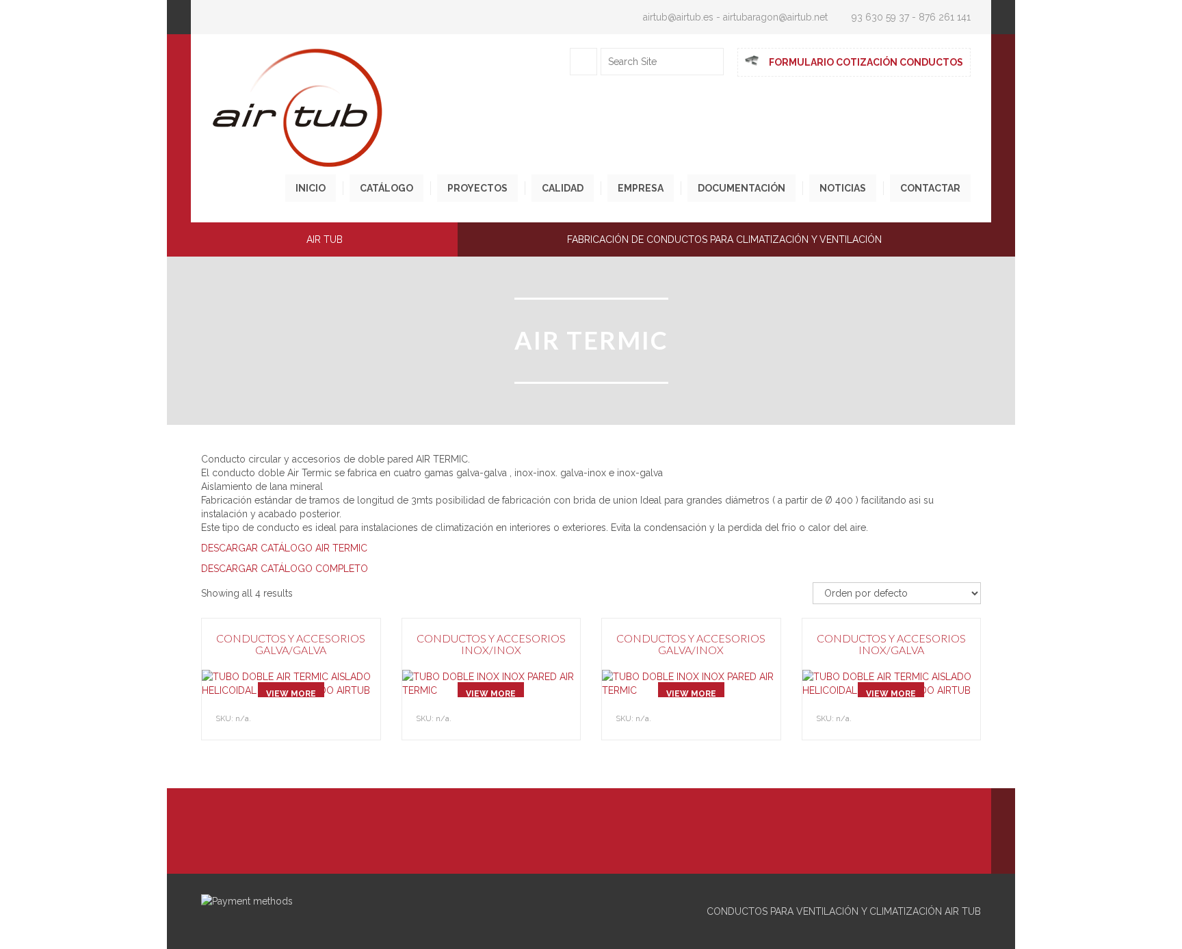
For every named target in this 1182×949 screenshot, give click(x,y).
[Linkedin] (560, 836)
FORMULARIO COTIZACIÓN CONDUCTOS (866, 62)
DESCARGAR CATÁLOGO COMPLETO (284, 568)
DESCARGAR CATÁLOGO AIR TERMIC (284, 548)
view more (291, 694)
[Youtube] (591, 836)
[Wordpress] (621, 836)
